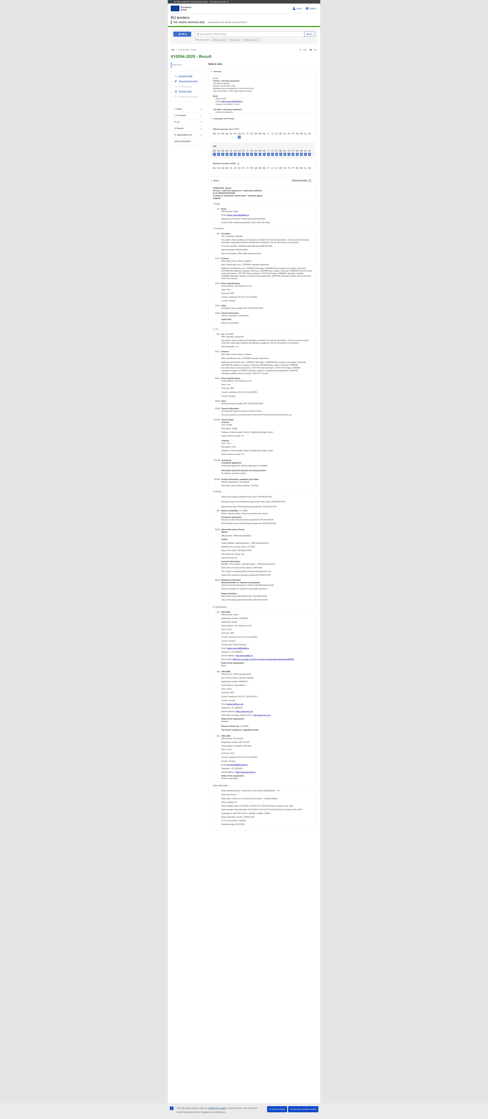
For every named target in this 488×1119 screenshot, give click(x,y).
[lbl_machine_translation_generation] (238, 164)
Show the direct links (188, 81)
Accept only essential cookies (303, 1109)
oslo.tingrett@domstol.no (237, 765)
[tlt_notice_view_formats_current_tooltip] (310, 180)
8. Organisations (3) (183, 135)
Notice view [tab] (177, 65)
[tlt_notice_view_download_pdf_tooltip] (214, 154)
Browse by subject (251, 40)
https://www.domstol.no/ (246, 772)
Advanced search (219, 40)
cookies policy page (217, 1108)
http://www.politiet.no (244, 655)
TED (172, 50)
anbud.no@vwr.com (235, 704)
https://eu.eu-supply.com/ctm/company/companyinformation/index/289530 (263, 659)
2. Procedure (180, 115)
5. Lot (176, 122)
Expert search (235, 40)
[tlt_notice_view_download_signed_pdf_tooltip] (239, 137)
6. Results (179, 128)
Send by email (185, 91)
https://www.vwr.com (244, 711)
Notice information (182, 141)
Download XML (186, 76)
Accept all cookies (277, 1109)
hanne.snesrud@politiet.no (232, 101)
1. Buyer (178, 109)
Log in (299, 8)
